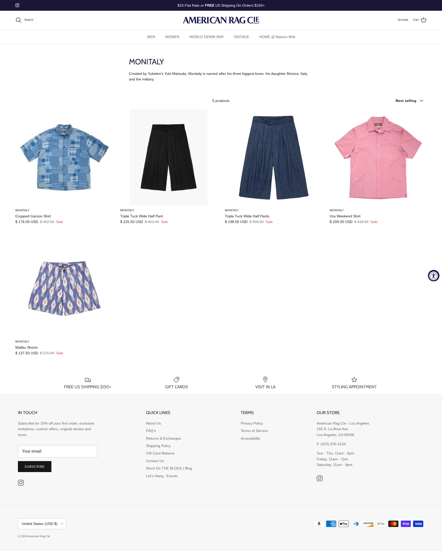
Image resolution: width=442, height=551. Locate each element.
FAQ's (151, 431)
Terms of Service (254, 431)
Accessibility (250, 438)
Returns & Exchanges (163, 438)
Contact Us (155, 461)
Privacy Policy (252, 423)
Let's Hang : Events (162, 476)
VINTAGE (241, 37)
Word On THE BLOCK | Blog (169, 468)
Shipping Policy (158, 446)
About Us (153, 423)
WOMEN (172, 37)
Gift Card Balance (160, 453)
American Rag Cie (38, 536)
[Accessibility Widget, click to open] (433, 275)
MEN (151, 37)
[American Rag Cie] (221, 20)
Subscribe (35, 466)
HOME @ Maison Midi (277, 37)
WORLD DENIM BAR (207, 37)
